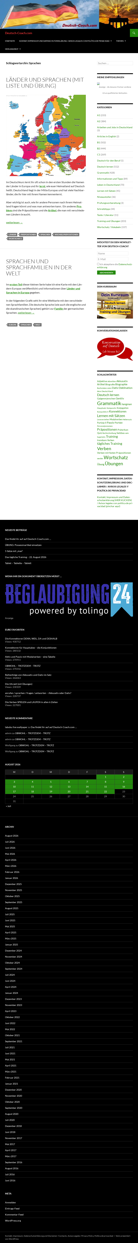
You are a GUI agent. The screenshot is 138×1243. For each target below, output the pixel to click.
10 (14, 786)
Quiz (99, 432)
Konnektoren (117, 411)
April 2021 (10, 1065)
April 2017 (10, 1150)
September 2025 (13, 902)
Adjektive (102, 381)
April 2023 (10, 1011)
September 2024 (13, 968)
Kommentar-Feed (14, 1214)
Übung (100, 464)
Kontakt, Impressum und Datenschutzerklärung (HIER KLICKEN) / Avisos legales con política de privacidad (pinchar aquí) (115, 502)
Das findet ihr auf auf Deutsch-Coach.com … (28, 538)
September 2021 (13, 1041)
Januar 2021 (11, 1083)
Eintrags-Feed (12, 1208)
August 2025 (11, 908)
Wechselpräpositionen (66, 234)
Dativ (115, 387)
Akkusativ (122, 381)
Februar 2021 (12, 1077)
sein (127, 433)
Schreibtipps (103, 209)
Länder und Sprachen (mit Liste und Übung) (45, 82)
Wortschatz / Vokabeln (109, 227)
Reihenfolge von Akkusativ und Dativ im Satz (28, 674)
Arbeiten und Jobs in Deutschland (114, 127)
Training (112, 436)
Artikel (101, 384)
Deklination (125, 387)
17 (14, 791)
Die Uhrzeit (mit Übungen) (18, 683)
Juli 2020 (10, 1119)
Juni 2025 (10, 920)
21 (87, 791)
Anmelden (10, 1202)
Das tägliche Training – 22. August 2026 (25, 557)
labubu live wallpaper (16, 727)
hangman (127, 404)
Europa (12, 325)
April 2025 (10, 932)
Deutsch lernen (105, 166)
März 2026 (10, 865)
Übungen (114, 463)
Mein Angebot (11, 49)
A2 (98, 121)
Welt (37, 325)
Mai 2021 (10, 1059)
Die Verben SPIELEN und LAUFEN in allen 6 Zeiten (31, 702)
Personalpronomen (105, 426)
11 (32, 786)
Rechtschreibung (109, 433)
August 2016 (11, 1168)
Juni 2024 (10, 980)
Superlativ (101, 437)
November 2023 (13, 1005)
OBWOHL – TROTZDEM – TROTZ (23, 665)
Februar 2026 (12, 872)
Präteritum (123, 429)
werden (100, 458)
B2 (98, 148)
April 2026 (10, 859)
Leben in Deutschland (108, 184)
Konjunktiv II (103, 411)
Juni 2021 (10, 1053)
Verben (104, 448)
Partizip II (101, 423)
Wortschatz (15, 238)
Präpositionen (28, 234)
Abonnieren (106, 272)
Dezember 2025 (13, 884)
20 (69, 791)
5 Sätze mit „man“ (14, 551)
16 (123, 786)
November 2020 (13, 1095)
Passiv (110, 422)
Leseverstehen (103, 419)
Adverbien (112, 381)
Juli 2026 (10, 841)
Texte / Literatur (105, 215)
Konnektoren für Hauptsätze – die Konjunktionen (31, 647)
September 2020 (13, 1107)
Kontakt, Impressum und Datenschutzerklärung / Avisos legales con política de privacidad (64, 41)
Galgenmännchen (106, 398)
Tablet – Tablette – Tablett (18, 563)
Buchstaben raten (104, 388)
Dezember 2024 (13, 950)
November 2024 (13, 956)
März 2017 (10, 1156)
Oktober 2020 (12, 1101)
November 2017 (13, 1138)
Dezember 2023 (13, 999)
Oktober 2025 (12, 896)
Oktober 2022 (12, 1017)
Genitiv (120, 398)
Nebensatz (127, 419)
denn (99, 391)
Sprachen (45, 234)
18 (32, 791)
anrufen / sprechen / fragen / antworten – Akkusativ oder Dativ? (38, 693)
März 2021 (10, 1071)
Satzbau (121, 432)
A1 (98, 115)
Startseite (10, 41)
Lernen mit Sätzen (106, 190)
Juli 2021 (10, 1047)
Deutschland (107, 391)
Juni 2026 (10, 847)
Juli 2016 (10, 1174)
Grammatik (103, 172)
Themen (120, 41)
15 (105, 786)
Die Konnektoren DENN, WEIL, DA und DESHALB (31, 638)
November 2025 (13, 890)
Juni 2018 (10, 1132)
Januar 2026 (11, 878)
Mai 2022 (10, 1029)
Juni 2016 (10, 1180)
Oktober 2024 (12, 962)
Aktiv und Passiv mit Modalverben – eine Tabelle (30, 656)
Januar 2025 (11, 944)
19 (50, 791)
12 (50, 786)
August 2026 (11, 835)
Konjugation (122, 408)
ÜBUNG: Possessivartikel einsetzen (23, 545)
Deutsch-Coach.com (18, 33)
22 (105, 791)
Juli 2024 (10, 974)
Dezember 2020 (13, 1089)
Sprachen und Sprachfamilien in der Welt (39, 267)
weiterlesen (14, 222)
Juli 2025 (10, 914)
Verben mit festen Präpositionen (114, 452)
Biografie (110, 384)
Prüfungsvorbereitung (108, 202)
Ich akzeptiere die (114, 266)
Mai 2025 (10, 926)
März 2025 (10, 938)
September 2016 (13, 1162)
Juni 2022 (10, 1023)
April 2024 (10, 986)
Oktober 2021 (12, 1035)
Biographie (121, 384)
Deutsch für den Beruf (108, 160)
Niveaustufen (104, 196)
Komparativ (111, 408)
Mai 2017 (10, 1144)
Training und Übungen (108, 221)
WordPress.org (13, 1220)
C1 (98, 154)
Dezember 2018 (13, 1126)
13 (69, 786)
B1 (98, 142)
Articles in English (106, 136)
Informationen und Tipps (110, 178)
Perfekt (119, 422)
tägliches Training (109, 443)
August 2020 (11, 1113)
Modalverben (116, 419)
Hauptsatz (101, 408)
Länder (12, 234)
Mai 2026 (10, 853)
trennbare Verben (105, 440)
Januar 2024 (11, 992)
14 (87, 786)
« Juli (8, 806)
